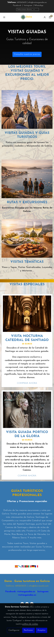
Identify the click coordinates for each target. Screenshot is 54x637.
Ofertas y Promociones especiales (27, 501)
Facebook (17, 5)
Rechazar (28, 630)
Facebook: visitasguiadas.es (20, 592)
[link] (27, 17)
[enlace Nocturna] (27, 313)
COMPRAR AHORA (27, 383)
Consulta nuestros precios (27, 54)
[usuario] (44, 17)
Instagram (27, 5)
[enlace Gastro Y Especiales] (27, 238)
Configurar (14, 630)
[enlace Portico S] (27, 409)
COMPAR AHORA (27, 476)
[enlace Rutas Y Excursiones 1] (27, 179)
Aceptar (41, 630)
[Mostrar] (26, 566)
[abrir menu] (4, 17)
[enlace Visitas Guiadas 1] (27, 109)
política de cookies (30, 624)
